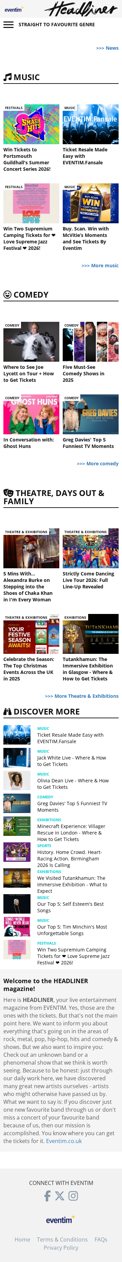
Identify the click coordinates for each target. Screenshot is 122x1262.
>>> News (107, 48)
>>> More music (100, 265)
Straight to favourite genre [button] (57, 24)
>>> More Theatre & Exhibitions (82, 696)
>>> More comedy (98, 463)
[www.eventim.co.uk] (61, 1218)
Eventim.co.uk (64, 1141)
